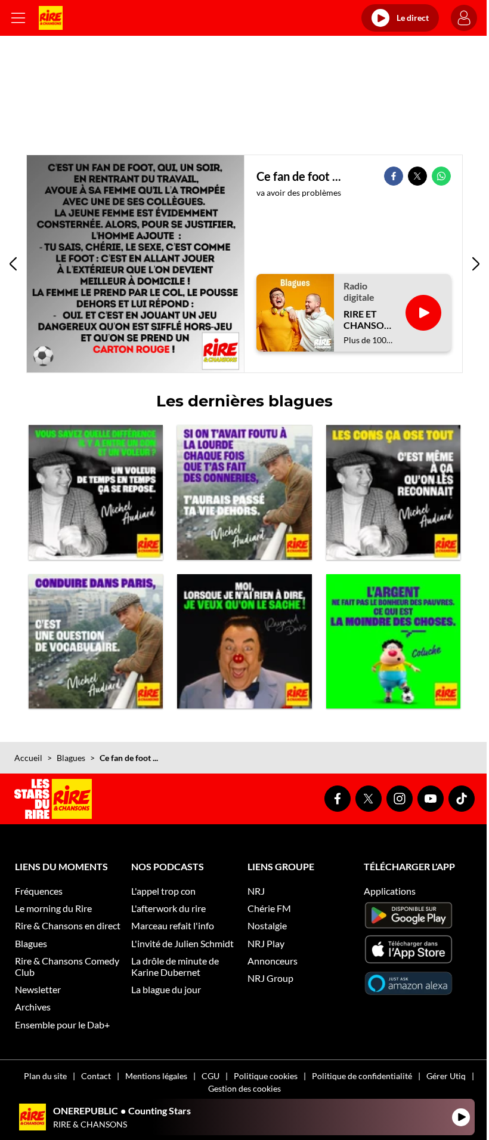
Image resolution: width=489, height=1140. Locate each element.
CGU (210, 1076)
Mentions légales (156, 1076)
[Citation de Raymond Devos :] (244, 641)
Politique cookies (266, 1076)
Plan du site (45, 1076)
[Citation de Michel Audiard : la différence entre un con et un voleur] (96, 492)
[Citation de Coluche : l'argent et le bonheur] (393, 641)
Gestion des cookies (244, 1088)
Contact (96, 1076)
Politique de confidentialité (362, 1076)
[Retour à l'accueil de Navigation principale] (51, 18)
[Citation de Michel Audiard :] (244, 492)
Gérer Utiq (446, 1076)
